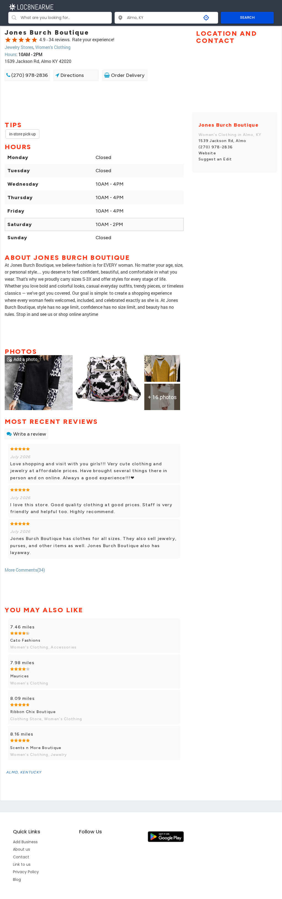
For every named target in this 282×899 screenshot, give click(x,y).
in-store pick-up (22, 134)
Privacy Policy (26, 872)
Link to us (22, 864)
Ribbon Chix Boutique (33, 711)
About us (21, 849)
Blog (17, 879)
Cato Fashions (25, 640)
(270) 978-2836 (29, 75)
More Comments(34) (25, 570)
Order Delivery (127, 75)
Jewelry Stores (19, 47)
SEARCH (247, 17)
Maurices (19, 676)
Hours (10, 54)
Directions (71, 75)
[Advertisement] (94, 100)
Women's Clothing (52, 47)
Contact (21, 857)
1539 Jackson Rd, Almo (222, 140)
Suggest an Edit (215, 159)
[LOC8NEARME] (31, 6)
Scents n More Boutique (35, 747)
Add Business (25, 842)
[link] (39, 382)
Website (207, 153)
